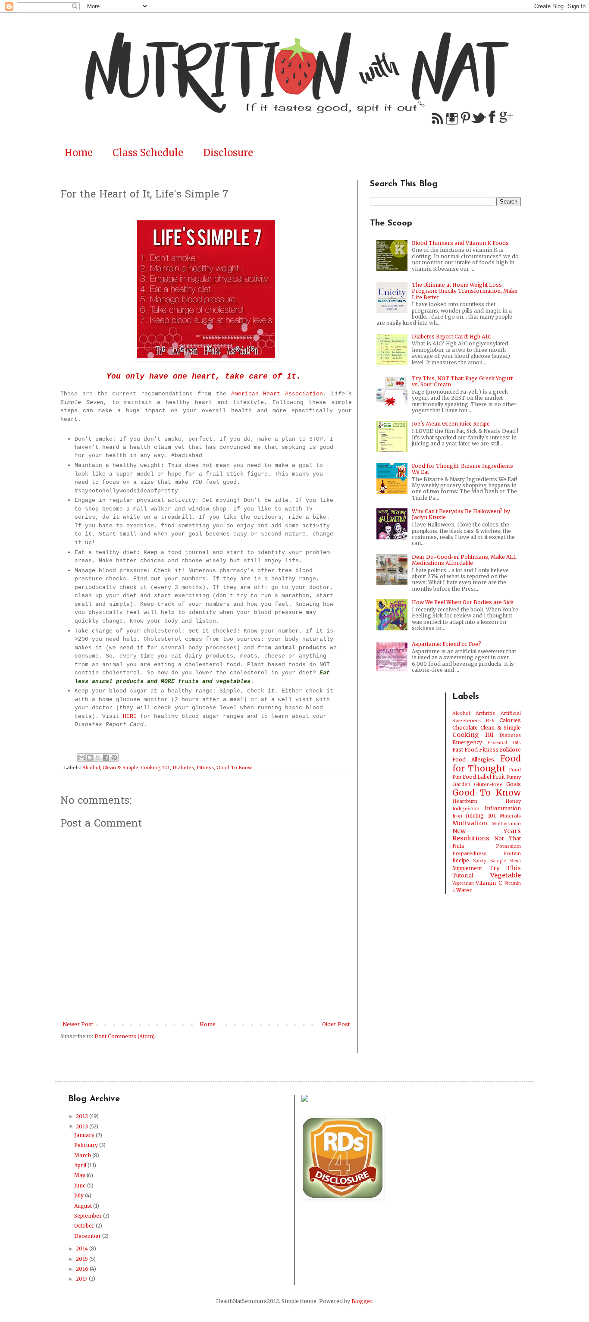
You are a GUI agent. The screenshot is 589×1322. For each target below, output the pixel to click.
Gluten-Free (488, 784)
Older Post (336, 1024)
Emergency (467, 742)
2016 (83, 1269)
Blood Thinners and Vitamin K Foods (460, 243)
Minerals (510, 816)
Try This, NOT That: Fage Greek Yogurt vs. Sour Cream (462, 381)
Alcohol (91, 767)
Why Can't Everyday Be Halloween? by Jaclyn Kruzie (461, 514)
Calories (510, 720)
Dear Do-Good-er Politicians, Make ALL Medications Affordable (464, 560)
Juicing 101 (481, 815)
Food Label (477, 777)
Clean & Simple (120, 767)
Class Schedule (148, 153)
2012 (82, 1116)
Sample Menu (505, 861)
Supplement (467, 868)
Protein (512, 853)
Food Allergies (473, 759)
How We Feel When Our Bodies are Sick (463, 602)
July (79, 1195)
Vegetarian (463, 883)
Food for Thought (486, 763)
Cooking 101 (155, 767)
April (81, 1165)
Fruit (498, 777)
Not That (507, 838)
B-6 (490, 720)
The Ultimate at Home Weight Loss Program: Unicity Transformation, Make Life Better (464, 291)
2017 (82, 1278)
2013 (82, 1126)
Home (79, 153)
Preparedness (469, 853)
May (80, 1175)
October (85, 1225)
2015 (82, 1259)
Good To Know (234, 767)
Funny (513, 777)
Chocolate (465, 727)
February (86, 1145)
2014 (82, 1248)
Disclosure (228, 153)
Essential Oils (504, 743)
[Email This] (81, 757)
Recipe (460, 860)
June (80, 1185)
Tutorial (462, 875)
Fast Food (465, 749)
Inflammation (503, 808)
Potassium (508, 846)
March (83, 1155)
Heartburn (464, 801)
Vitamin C (489, 883)
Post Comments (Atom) (124, 1036)
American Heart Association (277, 394)
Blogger (361, 1301)
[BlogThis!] (89, 757)
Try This (505, 868)
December (88, 1236)
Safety (479, 861)
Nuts (458, 846)
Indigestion (465, 808)
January (85, 1135)
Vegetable (505, 875)
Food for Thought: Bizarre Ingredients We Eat (462, 469)
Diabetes (183, 767)
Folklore (510, 749)
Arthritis (485, 713)
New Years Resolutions (486, 835)
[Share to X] (98, 757)
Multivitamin (506, 824)
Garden (461, 784)
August (83, 1206)
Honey (513, 801)
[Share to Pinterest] (114, 757)
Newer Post (78, 1024)
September (88, 1215)
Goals (513, 784)
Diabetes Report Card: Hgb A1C (451, 336)
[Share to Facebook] (106, 757)
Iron (457, 816)
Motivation (469, 823)
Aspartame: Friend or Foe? (446, 644)
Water (464, 890)
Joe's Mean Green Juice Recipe (451, 423)
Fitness (205, 767)
